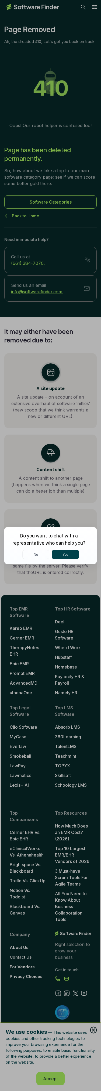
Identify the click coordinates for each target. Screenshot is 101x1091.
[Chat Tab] (50, 545)
